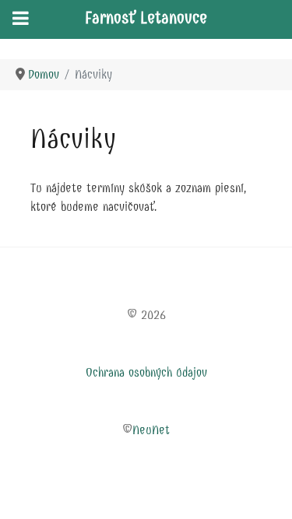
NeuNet (151, 430)
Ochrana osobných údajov (146, 372)
